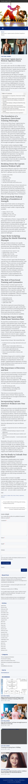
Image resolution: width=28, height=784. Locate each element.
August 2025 (4, 620)
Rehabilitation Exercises (6, 666)
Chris (12, 495)
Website (3, 550)
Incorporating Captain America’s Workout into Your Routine (14, 110)
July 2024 (3, 643)
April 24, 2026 (3, 774)
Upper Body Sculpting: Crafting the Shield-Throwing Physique (14, 103)
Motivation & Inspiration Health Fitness (10, 662)
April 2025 (3, 627)
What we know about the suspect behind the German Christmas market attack (14, 508)
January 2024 (4, 650)
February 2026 (4, 609)
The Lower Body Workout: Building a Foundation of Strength (13, 101)
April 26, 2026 (3, 725)
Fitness (17, 495)
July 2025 (3, 621)
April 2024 (3, 648)
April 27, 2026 (3, 700)
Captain (8, 495)
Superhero (22, 495)
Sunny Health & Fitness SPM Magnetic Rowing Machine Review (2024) (14, 502)
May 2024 (3, 646)
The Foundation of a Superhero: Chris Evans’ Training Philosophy (14, 96)
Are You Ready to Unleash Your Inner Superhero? (13, 112)
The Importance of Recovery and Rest (11, 108)
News (2, 664)
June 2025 (3, 623)
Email (2, 543)
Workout (2, 497)
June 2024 (3, 644)
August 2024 (4, 641)
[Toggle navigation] (2, 28)
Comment (4, 520)
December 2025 (4, 612)
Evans (14, 495)
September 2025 (5, 618)
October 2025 (4, 616)
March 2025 (4, 628)
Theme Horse (21, 780)
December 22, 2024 (5, 63)
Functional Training (6, 56)
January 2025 (4, 632)
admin (11, 63)
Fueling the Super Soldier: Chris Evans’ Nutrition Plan (14, 107)
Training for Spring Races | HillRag (9, 589)
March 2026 (4, 607)
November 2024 (5, 636)
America (5, 495)
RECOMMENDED (6, 677)
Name (3, 537)
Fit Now (11, 780)
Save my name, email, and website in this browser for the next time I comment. (13, 558)
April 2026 (3, 605)
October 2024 (4, 637)
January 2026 (4, 611)
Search (2, 567)
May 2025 (3, 625)
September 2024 (5, 639)
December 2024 (4, 634)
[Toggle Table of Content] (24, 94)
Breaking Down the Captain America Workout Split (13, 98)
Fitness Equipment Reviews (7, 657)
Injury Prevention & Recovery (8, 660)
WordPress (18, 782)
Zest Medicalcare (5, 672)
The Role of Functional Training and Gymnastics (13, 105)
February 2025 (4, 630)
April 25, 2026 (3, 749)
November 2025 (4, 614)
